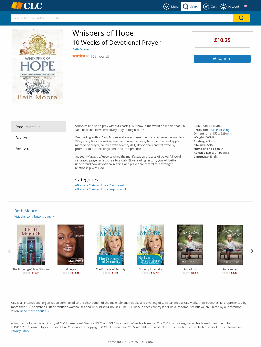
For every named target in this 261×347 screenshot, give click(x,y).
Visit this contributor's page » (34, 216)
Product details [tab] (28, 126)
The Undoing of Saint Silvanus (31, 269)
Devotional (116, 185)
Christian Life (97, 185)
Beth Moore (80, 49)
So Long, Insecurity (150, 269)
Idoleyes (71, 269)
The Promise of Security (110, 269)
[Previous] (9, 250)
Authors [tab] (22, 148)
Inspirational (117, 189)
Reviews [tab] (22, 137)
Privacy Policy (20, 331)
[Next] (252, 250)
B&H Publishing (219, 130)
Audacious (190, 269)
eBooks (80, 185)
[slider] (80, 56)
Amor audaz (230, 269)
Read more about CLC (35, 311)
